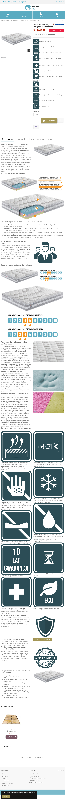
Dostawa (4, 2)
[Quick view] (14, 727)
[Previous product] (62, 20)
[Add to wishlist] (60, 120)
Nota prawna (12, 2)
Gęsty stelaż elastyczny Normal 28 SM (11, 730)
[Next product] (63, 20)
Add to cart (50, 121)
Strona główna (22, 2)
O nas (3, 774)
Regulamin (5, 776)
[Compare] (11, 727)
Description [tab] (7, 139)
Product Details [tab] (25, 139)
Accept (6, 796)
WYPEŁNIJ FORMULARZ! (42, 640)
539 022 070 (35, 780)
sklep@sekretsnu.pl (37, 782)
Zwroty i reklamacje (7, 783)
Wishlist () (60, 2)
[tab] (44, 139)
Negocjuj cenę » (56, 30)
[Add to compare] (36, 127)
